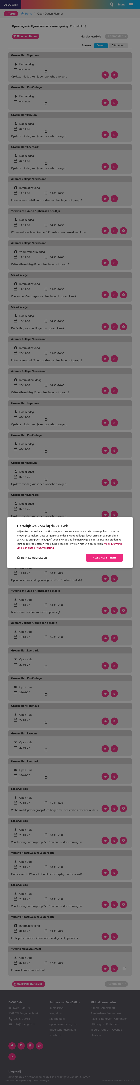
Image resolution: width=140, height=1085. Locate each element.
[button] (32, 558)
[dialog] (70, 542)
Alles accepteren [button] (104, 557)
